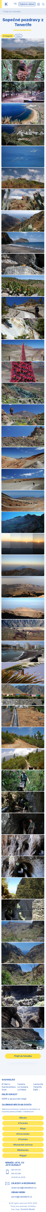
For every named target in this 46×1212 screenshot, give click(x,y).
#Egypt (23, 1155)
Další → (36, 1090)
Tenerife (37, 1087)
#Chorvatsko (22, 1134)
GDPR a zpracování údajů (14, 1099)
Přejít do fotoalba (12, 11)
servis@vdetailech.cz (21, 1197)
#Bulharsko (23, 1150)
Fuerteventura (9, 1087)
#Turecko (23, 1123)
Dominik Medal (28, 1209)
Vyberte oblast (27, 4)
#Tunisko (23, 1139)
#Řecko (23, 1118)
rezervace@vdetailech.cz (23, 1188)
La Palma (21, 1090)
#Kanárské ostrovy (23, 1145)
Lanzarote (38, 1084)
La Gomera (22, 1087)
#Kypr (23, 1128)
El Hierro (6, 1084)
